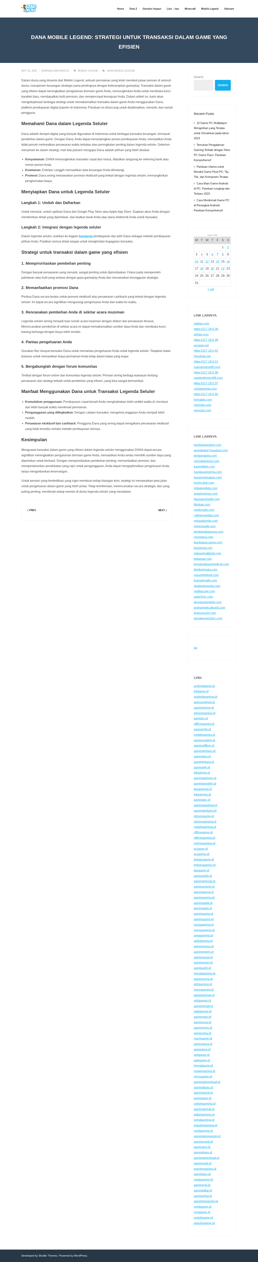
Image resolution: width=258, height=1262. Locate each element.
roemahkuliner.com (206, 461)
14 (217, 261)
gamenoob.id (202, 1163)
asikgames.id (203, 1011)
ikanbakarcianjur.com (208, 542)
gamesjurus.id (203, 957)
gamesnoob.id (203, 1141)
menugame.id (203, 1076)
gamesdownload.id (206, 1158)
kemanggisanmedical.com (211, 564)
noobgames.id (203, 1179)
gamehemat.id (203, 1006)
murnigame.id (203, 1038)
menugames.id (204, 989)
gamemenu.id (203, 1027)
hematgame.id (203, 1065)
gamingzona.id (204, 919)
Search (198, 77)
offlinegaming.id (204, 837)
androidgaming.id (205, 696)
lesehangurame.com (207, 444)
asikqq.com (201, 323)
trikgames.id (202, 772)
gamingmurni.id (204, 886)
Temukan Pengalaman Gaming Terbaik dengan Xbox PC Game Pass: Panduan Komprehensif (212, 152)
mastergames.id (204, 1071)
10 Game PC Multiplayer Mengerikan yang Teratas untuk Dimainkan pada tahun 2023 (211, 130)
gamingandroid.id (205, 805)
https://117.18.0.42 (206, 350)
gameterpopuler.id (206, 1201)
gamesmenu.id (204, 946)
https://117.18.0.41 (206, 361)
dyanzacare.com (205, 613)
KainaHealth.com (205, 580)
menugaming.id (204, 930)
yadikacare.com (204, 591)
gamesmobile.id (204, 740)
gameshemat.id (204, 995)
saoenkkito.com (204, 466)
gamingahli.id (203, 908)
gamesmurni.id (204, 951)
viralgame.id (202, 1212)
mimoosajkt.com (205, 526)
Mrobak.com (202, 504)
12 (207, 261)
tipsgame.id (201, 870)
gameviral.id (202, 1185)
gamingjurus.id (204, 892)
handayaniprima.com (208, 472)
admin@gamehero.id (55, 70)
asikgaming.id (203, 940)
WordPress (80, 1255)
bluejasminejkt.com (207, 499)
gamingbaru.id (203, 1087)
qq (195, 647)
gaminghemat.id (204, 881)
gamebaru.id (202, 1174)
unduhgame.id (203, 1217)
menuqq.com (202, 410)
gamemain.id (202, 1016)
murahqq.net (202, 356)
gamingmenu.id (204, 897)
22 (223, 268)
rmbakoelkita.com (205, 488)
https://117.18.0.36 (206, 329)
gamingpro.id (202, 1098)
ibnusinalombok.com (208, 602)
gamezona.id (202, 1033)
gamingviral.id (203, 1092)
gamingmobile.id (205, 783)
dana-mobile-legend (121, 70)
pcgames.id (201, 854)
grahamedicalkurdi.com (209, 607)
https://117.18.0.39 (206, 340)
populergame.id (204, 1223)
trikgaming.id (202, 794)
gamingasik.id (203, 903)
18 (201, 268)
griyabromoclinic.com (208, 618)
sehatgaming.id (204, 1119)
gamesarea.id (203, 1044)
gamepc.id (201, 718)
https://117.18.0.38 (206, 372)
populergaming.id (205, 1125)
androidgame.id (204, 686)
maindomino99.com (207, 367)
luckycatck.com (204, 482)
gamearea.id (202, 1049)
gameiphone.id (204, 707)
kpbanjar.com (203, 558)
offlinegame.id (203, 832)
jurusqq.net (201, 345)
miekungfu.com (204, 509)
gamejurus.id (202, 1022)
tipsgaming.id (203, 789)
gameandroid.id (204, 702)
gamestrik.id (202, 767)
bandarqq (86, 236)
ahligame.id (201, 1054)
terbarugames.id (205, 865)
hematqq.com (203, 399)
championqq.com (205, 388)
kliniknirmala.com (205, 569)
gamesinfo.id (202, 729)
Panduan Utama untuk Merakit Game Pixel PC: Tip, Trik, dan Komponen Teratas (211, 171)
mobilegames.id (204, 734)
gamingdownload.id (207, 1082)
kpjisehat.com (203, 548)
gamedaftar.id (203, 1190)
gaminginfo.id (203, 876)
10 (196, 261)
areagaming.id (203, 935)
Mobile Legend (88, 70)
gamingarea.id (203, 913)
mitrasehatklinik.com (207, 553)
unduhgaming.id (205, 1103)
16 (228, 261)
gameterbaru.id (204, 762)
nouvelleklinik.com (206, 575)
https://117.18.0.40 (206, 394)
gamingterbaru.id (205, 810)
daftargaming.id (204, 1114)
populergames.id (205, 1168)
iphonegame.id (204, 816)
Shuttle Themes (48, 1255)
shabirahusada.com (207, 586)
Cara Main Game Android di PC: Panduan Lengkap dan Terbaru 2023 (212, 188)
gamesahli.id (202, 968)
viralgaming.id (203, 1130)
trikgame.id (201, 691)
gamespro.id (202, 1147)
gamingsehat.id (204, 1109)
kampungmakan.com (208, 477)
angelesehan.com (206, 493)
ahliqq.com (201, 334)
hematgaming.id (204, 973)
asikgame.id (202, 1060)
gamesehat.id (203, 1196)
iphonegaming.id (205, 821)
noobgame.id (202, 1206)
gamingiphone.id (205, 778)
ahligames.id (202, 1000)
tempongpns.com (205, 455)
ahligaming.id (203, 984)
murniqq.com (202, 405)
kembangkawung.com (208, 531)
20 (212, 268)
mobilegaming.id (205, 827)
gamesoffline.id (204, 745)
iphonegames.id (204, 713)
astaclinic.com (203, 596)
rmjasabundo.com (206, 520)
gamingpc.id (202, 799)
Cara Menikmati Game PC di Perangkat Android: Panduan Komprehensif (211, 205)
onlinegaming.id (204, 843)
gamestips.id (202, 756)
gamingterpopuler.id (207, 1136)
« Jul (211, 289)
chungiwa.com (203, 537)
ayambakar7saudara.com (211, 450)
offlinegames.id (204, 723)
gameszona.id (203, 979)
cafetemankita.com (206, 515)
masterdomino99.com (208, 377)
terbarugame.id (204, 859)
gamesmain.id (203, 962)
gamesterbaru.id (205, 751)
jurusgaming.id (204, 924)
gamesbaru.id (203, 1152)
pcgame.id (201, 848)
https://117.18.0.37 (206, 383)
